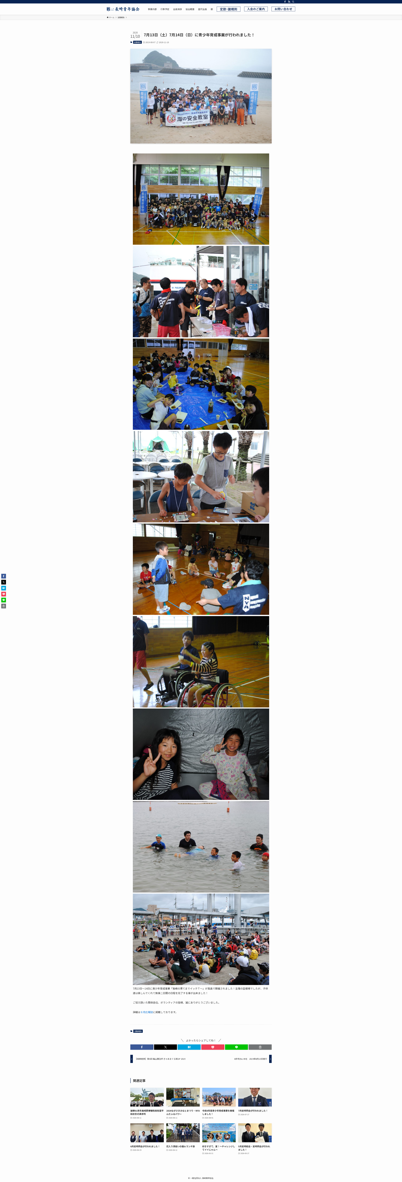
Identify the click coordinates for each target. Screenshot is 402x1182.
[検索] (293, 1)
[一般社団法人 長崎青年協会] (123, 9)
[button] (141, 1047)
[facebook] (285, 1)
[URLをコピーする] (260, 1047)
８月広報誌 (146, 1012)
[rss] (289, 1)
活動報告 (137, 42)
